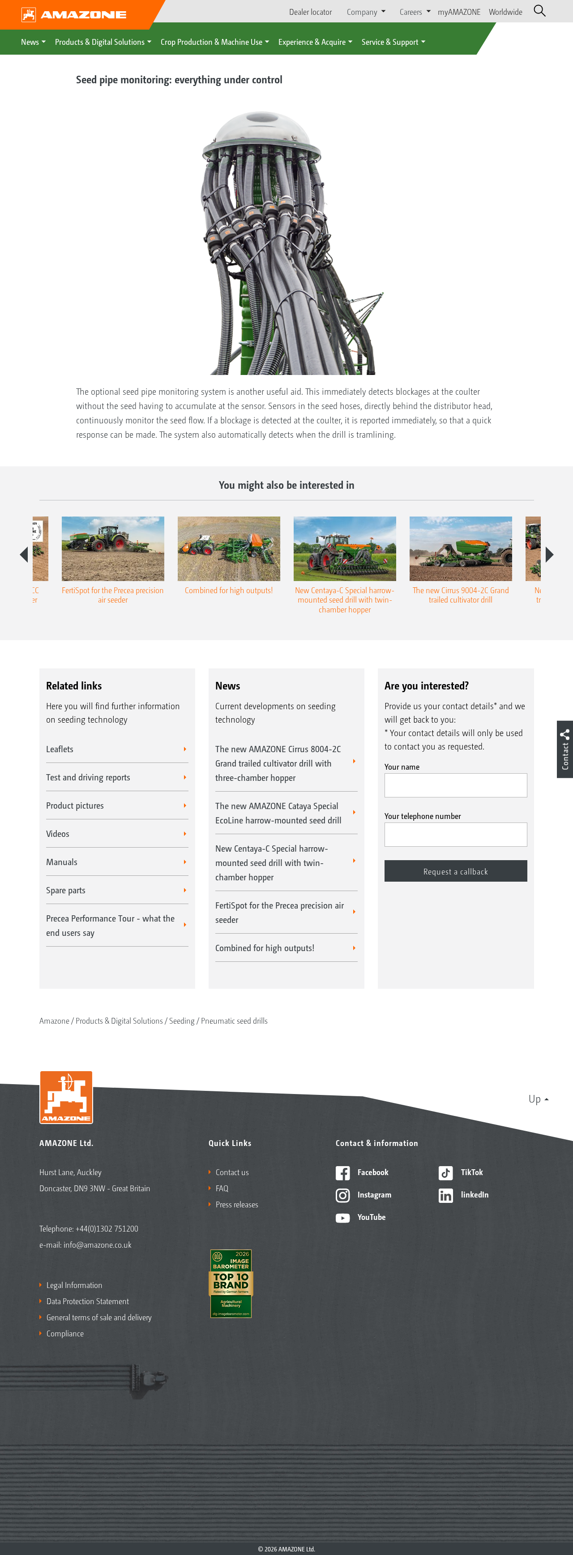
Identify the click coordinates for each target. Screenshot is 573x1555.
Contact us (232, 1171)
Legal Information (75, 1284)
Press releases (237, 1204)
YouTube (371, 1216)
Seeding (182, 1020)
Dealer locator (310, 11)
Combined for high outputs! (265, 947)
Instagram (373, 1194)
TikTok (471, 1171)
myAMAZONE (459, 11)
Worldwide (505, 11)
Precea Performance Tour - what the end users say (110, 925)
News (30, 41)
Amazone (54, 1020)
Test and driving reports (88, 776)
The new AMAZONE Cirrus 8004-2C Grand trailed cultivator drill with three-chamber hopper (278, 763)
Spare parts (66, 889)
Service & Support (390, 41)
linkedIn (474, 1194)
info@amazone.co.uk (98, 1244)
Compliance (65, 1333)
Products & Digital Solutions (100, 41)
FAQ (222, 1188)
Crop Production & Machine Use (211, 41)
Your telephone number (423, 815)
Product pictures (75, 805)
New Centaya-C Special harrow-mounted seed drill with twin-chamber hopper (271, 862)
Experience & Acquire (312, 41)
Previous (23, 554)
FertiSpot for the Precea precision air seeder (279, 912)
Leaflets (59, 748)
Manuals (61, 861)
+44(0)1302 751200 (107, 1228)
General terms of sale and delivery (99, 1317)
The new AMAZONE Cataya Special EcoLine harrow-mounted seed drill (278, 812)
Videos (57, 833)
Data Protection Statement (88, 1301)
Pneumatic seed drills (234, 1020)
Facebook (372, 1171)
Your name (402, 766)
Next (549, 554)
